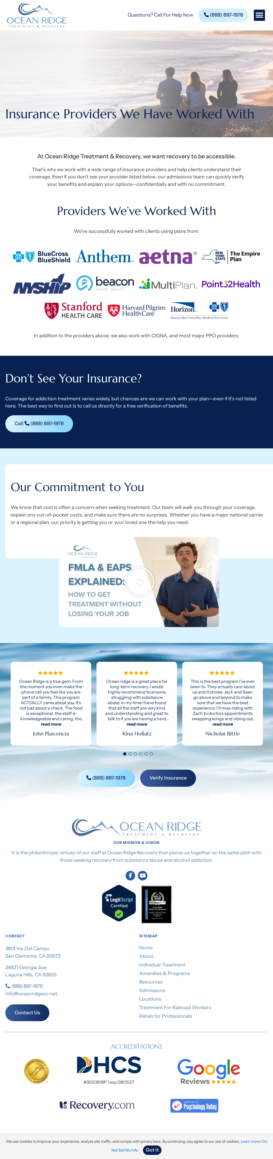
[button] (139, 582)
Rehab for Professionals (165, 1016)
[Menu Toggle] (259, 15)
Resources (151, 982)
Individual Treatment (162, 965)
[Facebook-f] (130, 875)
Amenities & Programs (164, 973)
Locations (150, 999)
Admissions (152, 990)
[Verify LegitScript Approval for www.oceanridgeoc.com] (119, 920)
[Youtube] (142, 875)
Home (146, 947)
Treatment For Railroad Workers (175, 1007)
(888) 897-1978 (26, 986)
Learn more (250, 1141)
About (146, 956)
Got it (152, 1150)
